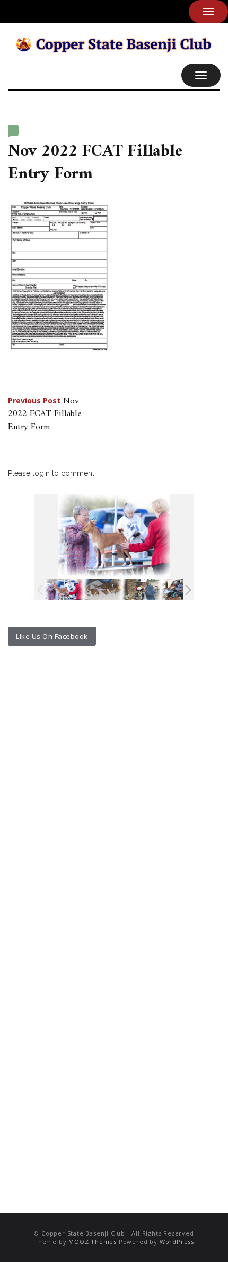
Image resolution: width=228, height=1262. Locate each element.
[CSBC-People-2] (141, 589)
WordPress (177, 1242)
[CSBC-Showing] (64, 589)
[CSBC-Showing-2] (180, 589)
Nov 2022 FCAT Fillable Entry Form (45, 414)
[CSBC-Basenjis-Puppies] (102, 589)
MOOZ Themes (92, 1242)
